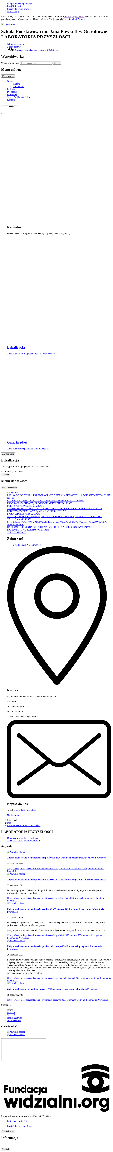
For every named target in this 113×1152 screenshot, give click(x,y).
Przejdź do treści (14, 6)
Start (9, 823)
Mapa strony (13, 11)
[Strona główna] (56, 24)
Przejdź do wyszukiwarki (19, 9)
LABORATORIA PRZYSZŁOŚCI (23, 825)
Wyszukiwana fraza (10, 63)
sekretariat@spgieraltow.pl (26, 810)
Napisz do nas (13, 815)
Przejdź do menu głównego (20, 3)
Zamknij (73, 19)
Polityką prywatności (74, 16)
